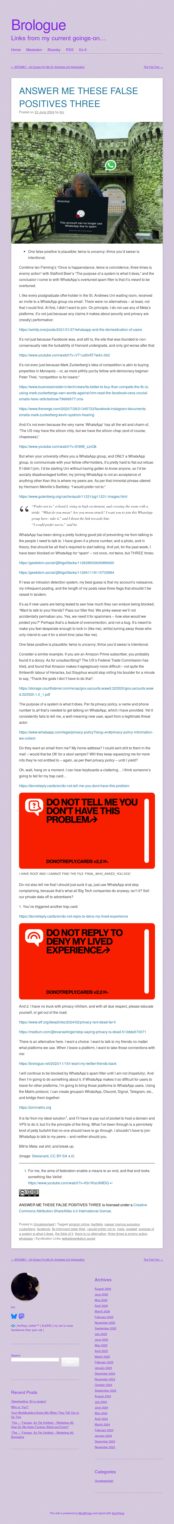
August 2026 (103, 1289)
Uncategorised (44, 1224)
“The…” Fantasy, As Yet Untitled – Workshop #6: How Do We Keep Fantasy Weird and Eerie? (42, 1424)
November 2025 (105, 1322)
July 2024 (101, 1402)
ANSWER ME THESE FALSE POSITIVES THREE (78, 96)
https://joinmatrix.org (35, 1107)
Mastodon (34, 49)
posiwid (131, 1228)
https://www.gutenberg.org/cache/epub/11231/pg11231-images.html (73, 496)
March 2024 (102, 1424)
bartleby (97, 1224)
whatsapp (26, 1238)
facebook (43, 1228)
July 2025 (101, 1334)
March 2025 (102, 1356)
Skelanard (40, 1155)
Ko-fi (83, 49)
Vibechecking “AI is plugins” (28, 1401)
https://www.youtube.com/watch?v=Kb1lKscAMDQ (68, 1182)
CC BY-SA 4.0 (61, 1155)
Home (16, 49)
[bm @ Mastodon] (21, 1316)
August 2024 (103, 1396)
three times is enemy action (127, 1233)
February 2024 (104, 1430)
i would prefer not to (101, 1228)
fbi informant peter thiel (68, 1228)
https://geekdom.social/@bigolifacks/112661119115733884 (66, 572)
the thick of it (64, 1233)
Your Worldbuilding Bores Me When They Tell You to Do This (45, 1414)
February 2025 (104, 1362)
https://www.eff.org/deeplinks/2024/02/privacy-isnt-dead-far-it (67, 1022)
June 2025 (101, 1339)
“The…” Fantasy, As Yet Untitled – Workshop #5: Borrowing (42, 1434)
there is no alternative (90, 1233)
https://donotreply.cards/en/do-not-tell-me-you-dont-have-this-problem (74, 785)
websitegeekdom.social (78, 1238)
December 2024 (105, 1373)
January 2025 (103, 1368)
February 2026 (104, 1317)
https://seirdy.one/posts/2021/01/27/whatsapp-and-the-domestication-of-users (80, 329)
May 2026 (101, 1300)
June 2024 (101, 1407)
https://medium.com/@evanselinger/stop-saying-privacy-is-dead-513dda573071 (82, 1031)
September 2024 (105, 1390)
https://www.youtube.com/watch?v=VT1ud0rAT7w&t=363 (64, 355)
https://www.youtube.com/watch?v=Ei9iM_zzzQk (58, 446)
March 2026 (102, 1311)
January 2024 (103, 1436)
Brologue (38, 24)
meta (120, 1228)
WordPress (85, 1513)
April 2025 (101, 1351)
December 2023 (105, 1441)
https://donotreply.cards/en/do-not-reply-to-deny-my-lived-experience (73, 916)
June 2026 (101, 1294)
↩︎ (111, 1182)
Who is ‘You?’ (20, 1407)
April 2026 (101, 1305)
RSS (70, 49)
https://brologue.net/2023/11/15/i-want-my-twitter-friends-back (67, 1063)
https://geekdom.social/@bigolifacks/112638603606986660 (66, 562)
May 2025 (101, 1345)
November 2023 (105, 1447)
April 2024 (101, 1419)
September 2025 (105, 1328)
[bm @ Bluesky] (14, 1316)
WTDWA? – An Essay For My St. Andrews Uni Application (48, 67)
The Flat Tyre (153, 67)
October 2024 (103, 1385)
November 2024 (105, 1379)
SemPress (118, 1513)
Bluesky (54, 49)
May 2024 (101, 1413)
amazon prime (79, 1224)
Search (15, 1355)
